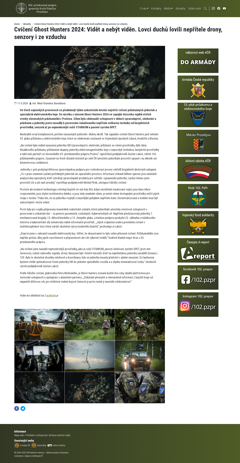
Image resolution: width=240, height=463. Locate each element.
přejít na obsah (9, 2)
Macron (32, 456)
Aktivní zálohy (58, 445)
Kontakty (156, 8)
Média (167, 8)
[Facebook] (16, 408)
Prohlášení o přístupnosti (36, 435)
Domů (17, 24)
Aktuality (180, 8)
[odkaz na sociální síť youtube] (224, 8)
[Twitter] (22, 408)
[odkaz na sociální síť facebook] (218, 8)
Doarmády (41, 445)
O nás (143, 8)
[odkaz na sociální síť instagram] (213, 8)
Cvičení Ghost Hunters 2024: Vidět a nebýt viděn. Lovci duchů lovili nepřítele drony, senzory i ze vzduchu (81, 24)
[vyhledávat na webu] (205, 8)
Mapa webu (19, 435)
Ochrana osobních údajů (59, 435)
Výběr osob (194, 8)
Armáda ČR (24, 445)
